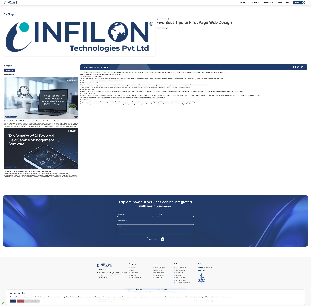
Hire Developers (268, 2)
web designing (162, 28)
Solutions (254, 2)
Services (242, 2)
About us (133, 267)
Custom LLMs (179, 272)
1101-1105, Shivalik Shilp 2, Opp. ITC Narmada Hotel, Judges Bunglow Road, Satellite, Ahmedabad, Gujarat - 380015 (113, 275)
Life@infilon (134, 272)
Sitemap (133, 275)
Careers (279, 2)
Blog (132, 270)
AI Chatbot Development (183, 283)
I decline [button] (20, 301)
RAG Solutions (180, 270)
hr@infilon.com (103, 269)
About (287, 2)
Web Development (159, 267)
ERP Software (157, 278)
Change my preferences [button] (31, 301)
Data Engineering (158, 272)
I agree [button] (13, 301)
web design (197, 72)
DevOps (178, 275)
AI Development (180, 267)
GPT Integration (180, 280)
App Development (158, 270)
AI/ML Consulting (158, 275)
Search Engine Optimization (185, 104)
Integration (208, 267)
